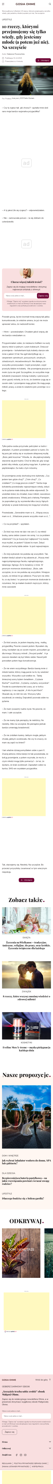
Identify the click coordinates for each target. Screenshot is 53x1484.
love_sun (15, 98)
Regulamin (7, 1463)
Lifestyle (17, 11)
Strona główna (7, 11)
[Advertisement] (23, 419)
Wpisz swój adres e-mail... (11, 1411)
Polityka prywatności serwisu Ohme (30, 1463)
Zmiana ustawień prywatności (15, 1466)
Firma (4, 1442)
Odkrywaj (6, 1448)
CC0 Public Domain (27, 98)
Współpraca (37, 1466)
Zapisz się (43, 296)
